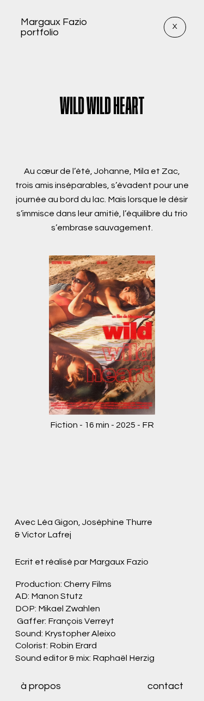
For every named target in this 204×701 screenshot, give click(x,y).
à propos (41, 686)
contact (165, 686)
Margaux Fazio (54, 22)
